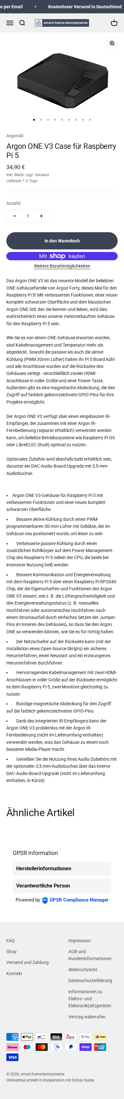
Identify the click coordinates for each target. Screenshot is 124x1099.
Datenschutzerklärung (90, 980)
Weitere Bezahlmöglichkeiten (62, 266)
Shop (11, 951)
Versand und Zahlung (27, 962)
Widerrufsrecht (83, 969)
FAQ (10, 940)
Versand (42, 175)
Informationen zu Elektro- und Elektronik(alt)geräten (89, 999)
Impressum (79, 940)
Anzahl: (13, 203)
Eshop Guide (83, 1080)
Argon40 (15, 135)
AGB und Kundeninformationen (90, 955)
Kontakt (14, 973)
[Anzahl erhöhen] (41, 216)
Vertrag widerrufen (87, 1016)
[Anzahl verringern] (15, 216)
